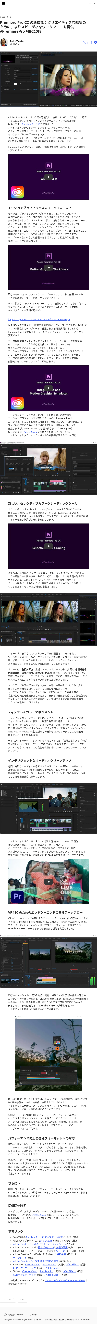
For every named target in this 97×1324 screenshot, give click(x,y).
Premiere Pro (49, 1264)
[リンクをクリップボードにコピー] (95, 42)
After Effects (72, 1264)
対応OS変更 (46, 1240)
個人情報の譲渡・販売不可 (55, 1320)
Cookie (77, 1320)
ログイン (91, 3)
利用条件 (70, 1320)
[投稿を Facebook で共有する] (91, 42)
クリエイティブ (5, 17)
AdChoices (86, 1320)
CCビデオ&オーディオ (24, 1268)
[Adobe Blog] (10, 3)
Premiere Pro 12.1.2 (30, 124)
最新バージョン (46, 1247)
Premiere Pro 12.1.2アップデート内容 (44, 1237)
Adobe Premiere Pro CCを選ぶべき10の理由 (35, 1261)
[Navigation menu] (3, 3)
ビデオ (22, 1299)
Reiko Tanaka (16, 41)
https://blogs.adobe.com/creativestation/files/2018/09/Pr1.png (39, 319)
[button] (14, 1315)
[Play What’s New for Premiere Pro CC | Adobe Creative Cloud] (48, 177)
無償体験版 (62, 1247)
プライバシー (40, 1320)
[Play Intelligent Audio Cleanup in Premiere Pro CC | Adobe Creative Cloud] (48, 882)
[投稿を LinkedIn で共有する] (88, 42)
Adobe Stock (30, 432)
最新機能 (61, 1254)
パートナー (61, 1251)
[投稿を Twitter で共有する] (84, 42)
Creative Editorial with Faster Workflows (65, 1280)
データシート (20, 1257)
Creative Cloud (38, 1215)
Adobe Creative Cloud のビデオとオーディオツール (39, 1244)
